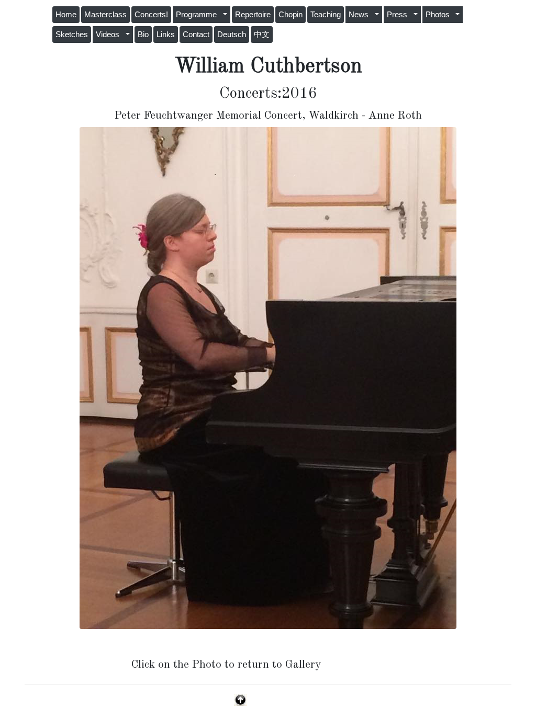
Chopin (290, 14)
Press (399, 14)
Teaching (325, 14)
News (361, 14)
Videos (110, 34)
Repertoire (253, 14)
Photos (440, 14)
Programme (198, 14)
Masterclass (105, 14)
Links (166, 34)
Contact (196, 34)
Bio (143, 34)
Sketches (71, 34)
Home (65, 14)
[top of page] (240, 699)
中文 (262, 34)
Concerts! (151, 14)
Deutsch (231, 34)
